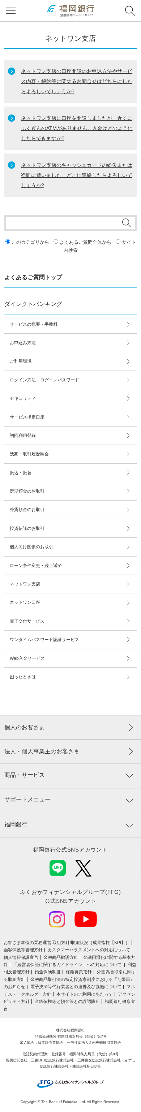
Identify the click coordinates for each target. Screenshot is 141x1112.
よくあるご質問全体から (85, 242)
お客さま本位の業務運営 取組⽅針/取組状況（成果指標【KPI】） (67, 942)
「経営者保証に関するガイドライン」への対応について (68, 964)
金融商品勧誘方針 (60, 957)
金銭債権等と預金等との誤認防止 (67, 1001)
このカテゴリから (30, 242)
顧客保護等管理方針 (23, 949)
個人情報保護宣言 (21, 957)
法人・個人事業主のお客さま (42, 751)
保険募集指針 (79, 971)
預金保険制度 (48, 971)
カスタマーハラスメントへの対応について (89, 949)
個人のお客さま (24, 727)
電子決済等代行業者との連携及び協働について (75, 986)
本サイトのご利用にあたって (84, 994)
